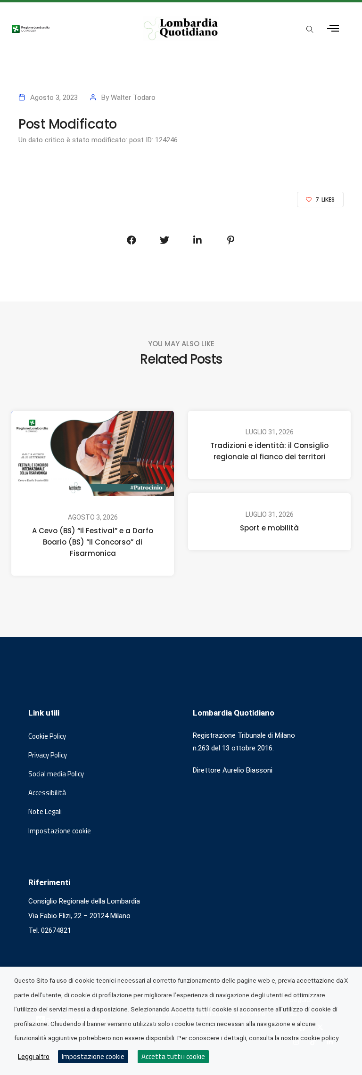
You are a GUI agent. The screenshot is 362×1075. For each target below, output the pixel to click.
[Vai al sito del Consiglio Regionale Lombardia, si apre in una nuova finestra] (68, 29)
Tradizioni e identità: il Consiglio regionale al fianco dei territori (269, 451)
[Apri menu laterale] (333, 28)
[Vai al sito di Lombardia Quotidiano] (180, 28)
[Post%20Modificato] (131, 240)
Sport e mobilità (269, 528)
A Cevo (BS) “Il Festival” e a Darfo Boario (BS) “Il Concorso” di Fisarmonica (92, 542)
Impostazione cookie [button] (59, 831)
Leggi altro (33, 1056)
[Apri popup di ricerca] (310, 29)
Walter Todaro (133, 97)
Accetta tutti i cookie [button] (173, 1056)
